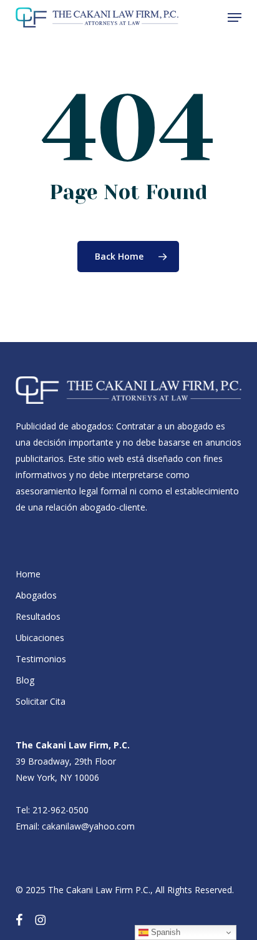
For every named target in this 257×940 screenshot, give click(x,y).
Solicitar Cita (40, 701)
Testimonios (41, 659)
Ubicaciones (40, 638)
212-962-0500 (60, 810)
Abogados (36, 595)
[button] (234, 17)
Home (28, 574)
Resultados (38, 616)
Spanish (164, 932)
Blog (25, 680)
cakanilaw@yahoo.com (88, 826)
